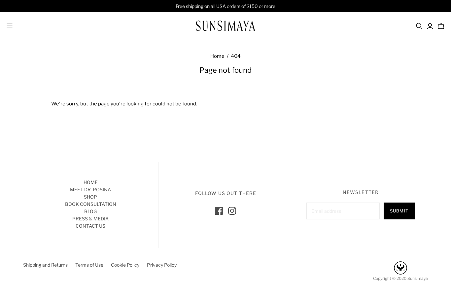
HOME (91, 182)
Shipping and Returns (45, 265)
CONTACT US (90, 226)
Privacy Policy (162, 265)
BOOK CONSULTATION (90, 204)
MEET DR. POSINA (90, 189)
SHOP (90, 197)
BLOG (90, 211)
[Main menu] (10, 25)
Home (217, 56)
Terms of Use (89, 265)
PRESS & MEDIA (90, 218)
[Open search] (419, 26)
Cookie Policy (125, 265)
